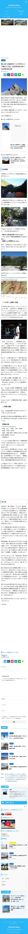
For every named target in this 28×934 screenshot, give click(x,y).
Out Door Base (14, 5)
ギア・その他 (7, 16)
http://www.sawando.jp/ (8, 426)
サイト (3, 710)
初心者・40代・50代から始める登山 (14, 929)
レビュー (7, 14)
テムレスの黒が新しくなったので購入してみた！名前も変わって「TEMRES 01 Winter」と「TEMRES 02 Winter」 (16, 779)
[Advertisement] (14, 42)
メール (4, 704)
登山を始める (21, 11)
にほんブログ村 (5, 657)
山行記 (21, 14)
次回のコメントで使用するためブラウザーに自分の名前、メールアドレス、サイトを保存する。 (14, 717)
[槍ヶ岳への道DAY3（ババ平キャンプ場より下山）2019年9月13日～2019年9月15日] (15, 74)
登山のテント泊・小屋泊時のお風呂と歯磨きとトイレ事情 (18, 908)
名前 (3, 698)
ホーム (6, 11)
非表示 (19, 125)
